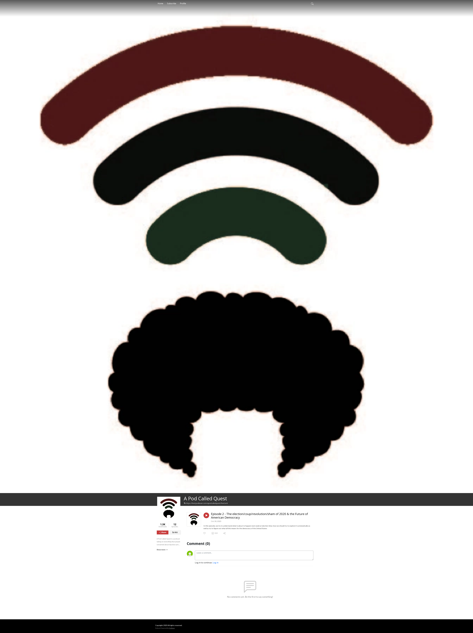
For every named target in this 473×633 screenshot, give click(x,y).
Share (163, 532)
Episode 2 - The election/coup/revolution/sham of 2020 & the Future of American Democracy (259, 515)
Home (160, 3)
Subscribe (171, 3)
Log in (215, 562)
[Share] (224, 533)
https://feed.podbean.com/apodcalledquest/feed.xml (207, 503)
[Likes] (204, 533)
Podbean (172, 628)
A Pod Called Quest (205, 498)
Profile (183, 3)
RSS (176, 532)
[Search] (312, 3)
